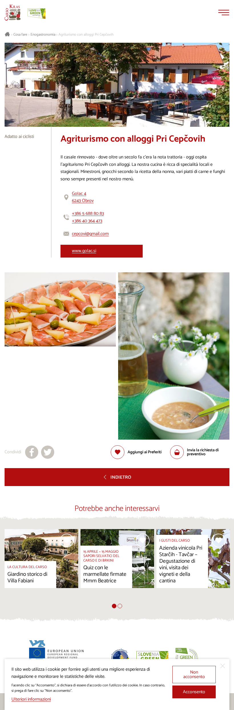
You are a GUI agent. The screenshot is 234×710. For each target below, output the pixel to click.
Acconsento (194, 692)
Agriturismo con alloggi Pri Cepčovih (86, 35)
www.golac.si (84, 251)
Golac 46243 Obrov (83, 197)
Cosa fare (20, 35)
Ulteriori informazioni (31, 699)
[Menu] (223, 12)
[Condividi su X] (48, 452)
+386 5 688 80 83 (88, 213)
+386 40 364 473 (87, 221)
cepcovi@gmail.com (90, 234)
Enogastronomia (43, 35)
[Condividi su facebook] (32, 452)
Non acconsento (194, 674)
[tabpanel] (41, 566)
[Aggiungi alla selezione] (67, 540)
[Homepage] (13, 13)
